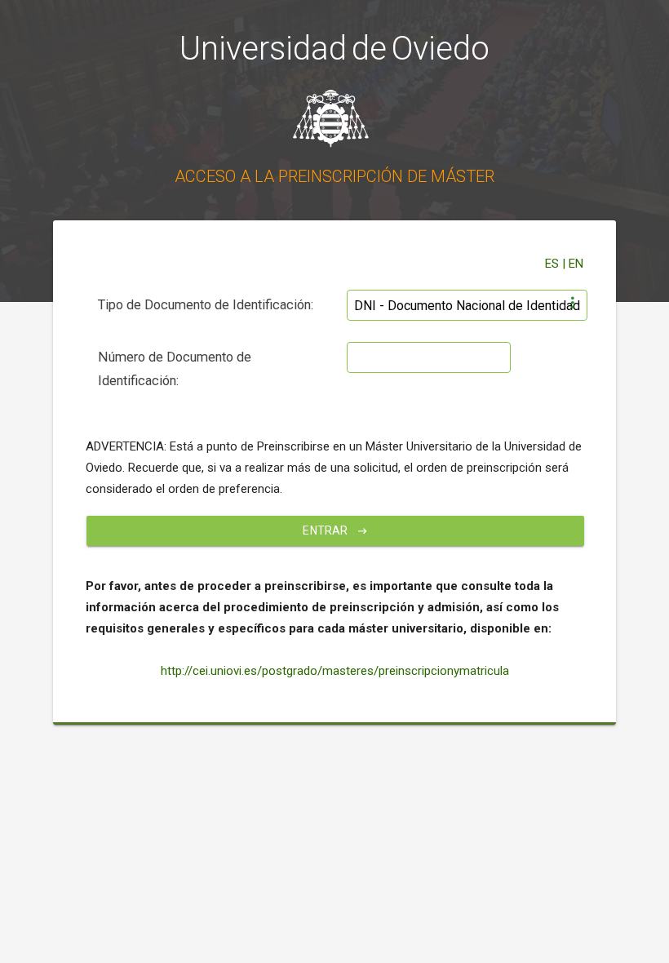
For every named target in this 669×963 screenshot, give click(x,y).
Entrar (326, 530)
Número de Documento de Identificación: (174, 368)
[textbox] (429, 357)
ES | (557, 263)
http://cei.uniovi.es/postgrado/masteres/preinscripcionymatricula (335, 670)
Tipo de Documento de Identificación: (205, 305)
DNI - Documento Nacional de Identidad (467, 305)
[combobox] (467, 300)
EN (576, 263)
